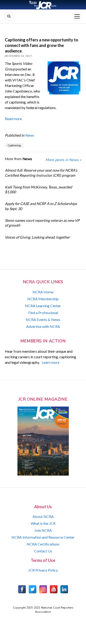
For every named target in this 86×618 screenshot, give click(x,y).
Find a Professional (43, 312)
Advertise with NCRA (43, 326)
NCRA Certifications (43, 544)
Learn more (50, 362)
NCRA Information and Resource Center (43, 537)
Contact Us (43, 551)
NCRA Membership (43, 299)
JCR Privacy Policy (43, 570)
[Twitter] (32, 589)
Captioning (14, 145)
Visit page (43, 4)
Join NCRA (43, 530)
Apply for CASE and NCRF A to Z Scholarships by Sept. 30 (41, 206)
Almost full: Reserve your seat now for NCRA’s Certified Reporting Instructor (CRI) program (41, 172)
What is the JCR (43, 523)
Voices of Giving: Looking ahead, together (37, 237)
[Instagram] (43, 589)
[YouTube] (54, 589)
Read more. (13, 118)
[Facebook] (22, 589)
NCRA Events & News (43, 319)
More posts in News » (63, 159)
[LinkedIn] (64, 589)
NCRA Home (43, 292)
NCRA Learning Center (43, 305)
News (29, 135)
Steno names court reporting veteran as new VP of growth (42, 222)
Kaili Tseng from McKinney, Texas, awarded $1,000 (38, 189)
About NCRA (43, 516)
